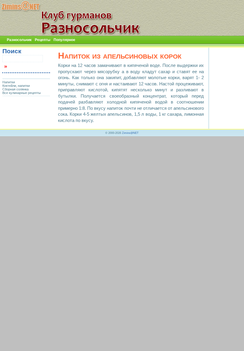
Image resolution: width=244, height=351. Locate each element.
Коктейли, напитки (16, 85)
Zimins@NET (130, 132)
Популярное (64, 40)
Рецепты (42, 40)
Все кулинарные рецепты (21, 93)
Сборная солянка (15, 89)
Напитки (8, 82)
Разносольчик (19, 40)
